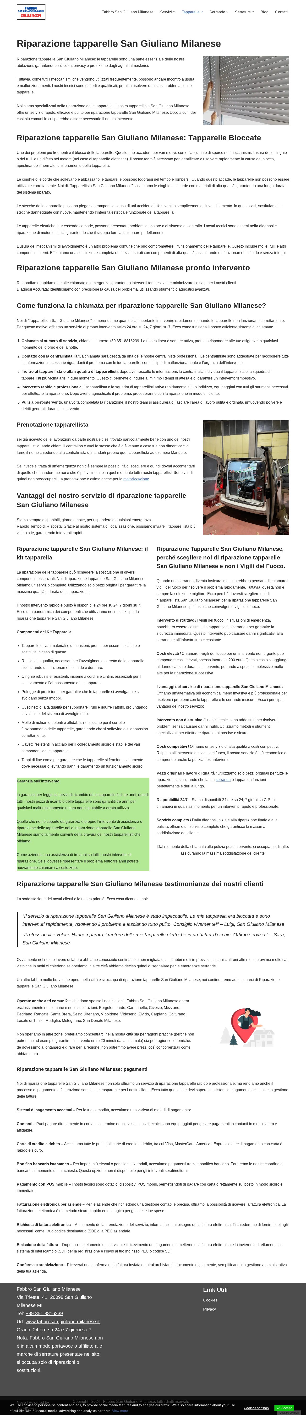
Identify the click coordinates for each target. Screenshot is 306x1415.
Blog (264, 12)
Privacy (209, 1309)
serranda (223, 780)
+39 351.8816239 (44, 1313)
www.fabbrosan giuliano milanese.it (63, 1321)
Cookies (210, 1300)
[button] (174, 12)
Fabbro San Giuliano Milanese (127, 12)
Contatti (281, 12)
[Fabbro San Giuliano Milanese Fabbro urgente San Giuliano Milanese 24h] (31, 12)
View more (120, 1411)
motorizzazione (136, 479)
